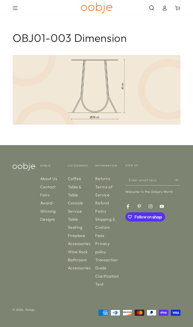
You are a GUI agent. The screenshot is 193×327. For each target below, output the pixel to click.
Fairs (45, 194)
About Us (49, 178)
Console (75, 202)
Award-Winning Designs (48, 211)
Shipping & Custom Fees (105, 227)
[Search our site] (151, 8)
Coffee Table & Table (75, 186)
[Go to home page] (96, 8)
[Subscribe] (177, 179)
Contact (48, 186)
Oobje (29, 309)
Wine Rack (78, 251)
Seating (75, 227)
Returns (102, 178)
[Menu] (15, 8)
